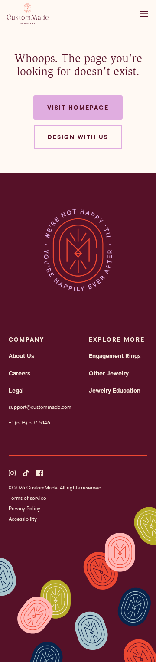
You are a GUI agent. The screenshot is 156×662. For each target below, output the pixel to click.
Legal (16, 390)
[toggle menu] (146, 14)
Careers (19, 373)
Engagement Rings (115, 356)
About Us (21, 356)
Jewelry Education (114, 390)
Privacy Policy (24, 508)
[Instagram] (12, 473)
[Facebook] (39, 473)
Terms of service (27, 498)
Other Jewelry (109, 373)
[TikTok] (26, 473)
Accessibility (23, 518)
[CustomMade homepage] (28, 22)
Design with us (78, 137)
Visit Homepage (78, 107)
